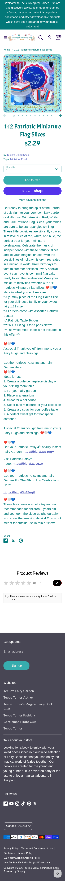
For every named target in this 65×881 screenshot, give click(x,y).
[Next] (60, 115)
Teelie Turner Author (18, 697)
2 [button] (18, 115)
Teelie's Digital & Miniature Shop (41, 868)
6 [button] (35, 115)
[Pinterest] (29, 803)
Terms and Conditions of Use (37, 848)
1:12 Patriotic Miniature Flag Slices (33, 49)
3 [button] (22, 115)
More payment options (32, 199)
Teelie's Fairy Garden (18, 691)
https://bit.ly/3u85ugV (38, 451)
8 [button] (43, 115)
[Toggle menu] (4, 37)
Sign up (16, 665)
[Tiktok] (23, 803)
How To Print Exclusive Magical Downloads (26, 862)
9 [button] (47, 115)
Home (6, 49)
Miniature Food (18, 159)
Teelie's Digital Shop (18, 155)
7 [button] (39, 115)
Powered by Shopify (14, 871)
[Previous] (4, 115)
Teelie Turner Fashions (19, 715)
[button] (40, 583)
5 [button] (30, 115)
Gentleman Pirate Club (20, 722)
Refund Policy (25, 853)
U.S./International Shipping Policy (21, 858)
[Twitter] (35, 803)
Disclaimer (9, 853)
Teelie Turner (12, 728)
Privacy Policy (11, 848)
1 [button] (14, 116)
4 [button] (26, 115)
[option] (32, 83)
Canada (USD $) (16, 825)
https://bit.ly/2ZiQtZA (27, 463)
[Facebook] (5, 803)
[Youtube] (11, 803)
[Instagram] (17, 803)
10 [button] (51, 115)
